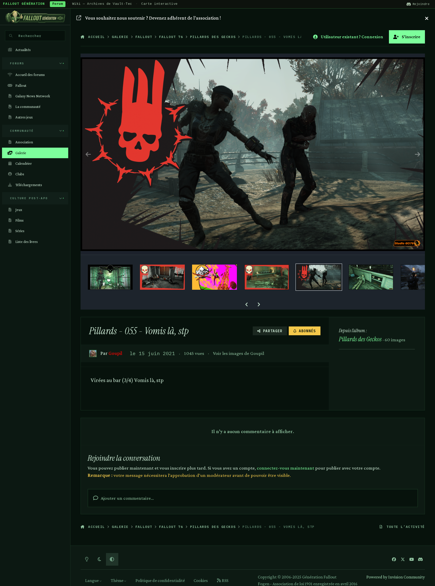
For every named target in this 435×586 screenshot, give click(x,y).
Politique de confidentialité (160, 580)
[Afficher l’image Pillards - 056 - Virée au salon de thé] (266, 277)
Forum (57, 4)
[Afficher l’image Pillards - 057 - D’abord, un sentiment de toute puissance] (214, 277)
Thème (117, 580)
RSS (224, 580)
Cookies (201, 580)
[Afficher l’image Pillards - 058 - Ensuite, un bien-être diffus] (162, 277)
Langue (92, 580)
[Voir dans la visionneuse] (253, 154)
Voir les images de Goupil (238, 353)
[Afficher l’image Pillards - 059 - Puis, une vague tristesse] (110, 277)
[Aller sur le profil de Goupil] (92, 353)
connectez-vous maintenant (285, 468)
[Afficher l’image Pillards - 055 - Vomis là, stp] (319, 277)
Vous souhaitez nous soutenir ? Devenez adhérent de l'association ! (153, 18)
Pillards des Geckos (360, 339)
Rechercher (29, 35)
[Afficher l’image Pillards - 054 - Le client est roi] (371, 277)
